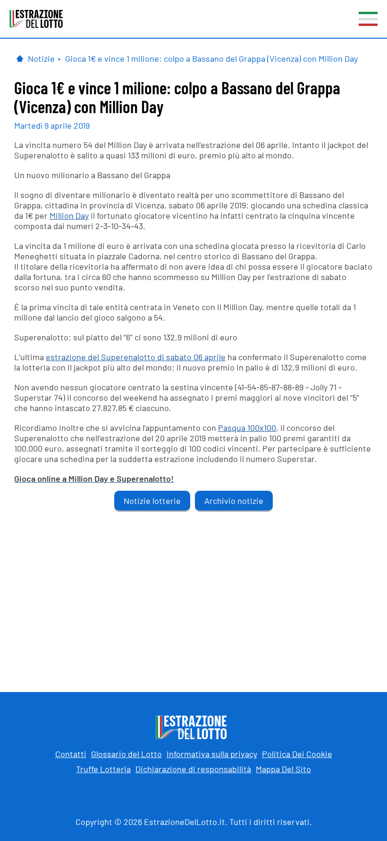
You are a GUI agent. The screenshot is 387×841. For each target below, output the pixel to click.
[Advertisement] (193, 593)
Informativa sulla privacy (212, 754)
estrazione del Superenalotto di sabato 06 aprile (136, 357)
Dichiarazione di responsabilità (193, 769)
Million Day (69, 215)
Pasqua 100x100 (247, 427)
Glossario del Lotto (126, 754)
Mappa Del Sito (283, 769)
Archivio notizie (233, 500)
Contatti (70, 754)
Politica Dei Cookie (297, 754)
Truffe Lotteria (103, 769)
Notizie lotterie (152, 500)
